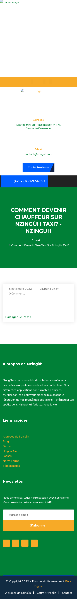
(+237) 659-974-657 (29, 181)
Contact (8, 446)
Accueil (37, 240)
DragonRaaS (10, 451)
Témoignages (11, 466)
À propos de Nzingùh (16, 437)
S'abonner (38, 525)
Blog (6, 441)
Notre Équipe (11, 461)
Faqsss (7, 456)
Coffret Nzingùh (46, 593)
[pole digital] (37, 96)
